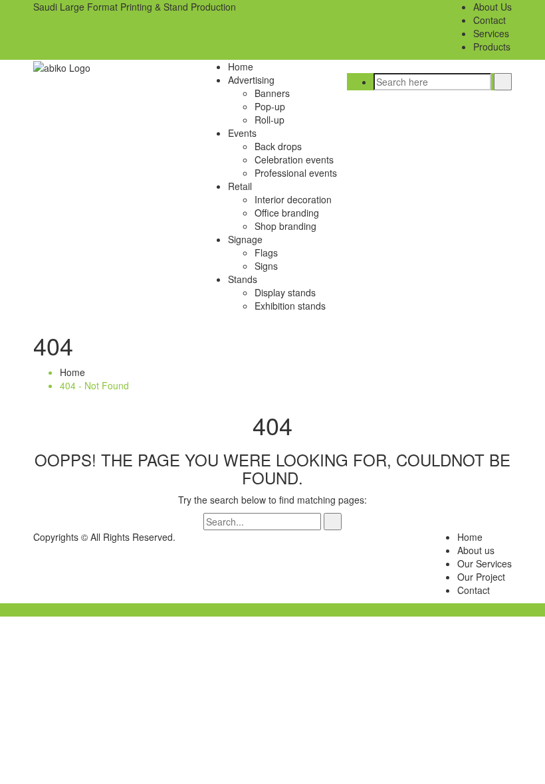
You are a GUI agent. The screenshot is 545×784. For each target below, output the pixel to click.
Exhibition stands (290, 305)
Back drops (278, 146)
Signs (266, 265)
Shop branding (285, 226)
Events (242, 133)
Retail (240, 186)
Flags (266, 252)
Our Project (481, 576)
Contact (489, 20)
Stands (242, 279)
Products (491, 46)
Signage (245, 239)
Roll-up (269, 119)
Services (491, 33)
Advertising (251, 79)
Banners (272, 93)
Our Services (484, 563)
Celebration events (294, 159)
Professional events (296, 172)
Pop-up (270, 106)
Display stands (285, 292)
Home (240, 66)
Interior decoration (293, 199)
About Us (492, 6)
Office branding (287, 212)
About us (475, 550)
